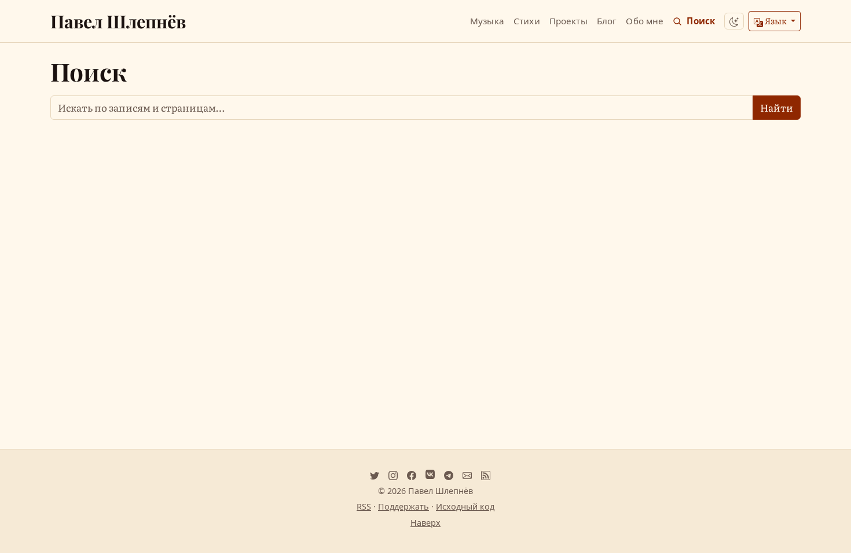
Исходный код (465, 506)
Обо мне (644, 21)
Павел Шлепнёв (118, 21)
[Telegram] (448, 474)
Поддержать (403, 506)
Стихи (526, 21)
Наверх (425, 522)
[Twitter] (374, 474)
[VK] (430, 474)
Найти (776, 107)
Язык (775, 20)
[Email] (467, 474)
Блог (607, 21)
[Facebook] (411, 474)
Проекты (568, 21)
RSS (364, 506)
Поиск (701, 21)
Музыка (487, 21)
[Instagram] (393, 474)
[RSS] (485, 474)
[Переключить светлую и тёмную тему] (734, 21)
